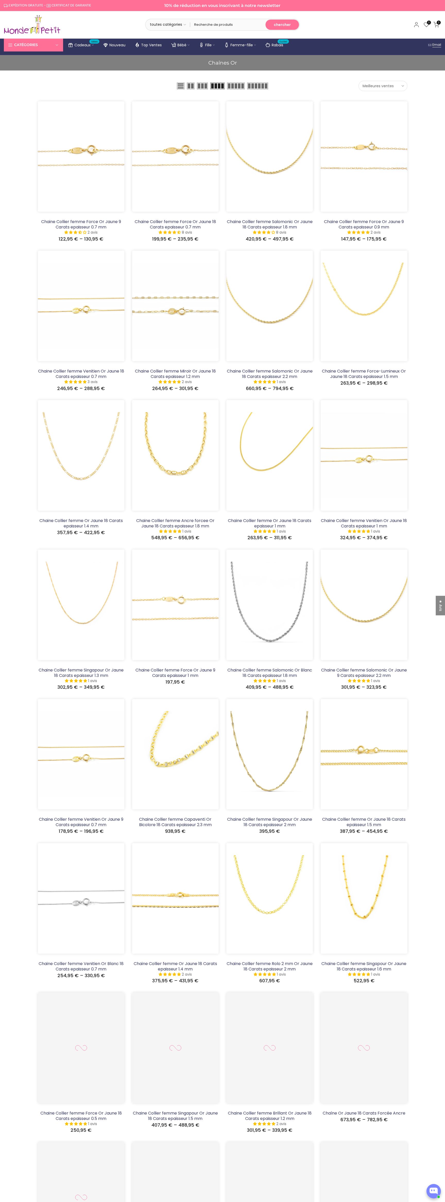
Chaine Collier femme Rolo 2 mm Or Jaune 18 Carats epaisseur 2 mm (270, 966)
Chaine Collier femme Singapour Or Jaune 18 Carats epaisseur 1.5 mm (175, 1115)
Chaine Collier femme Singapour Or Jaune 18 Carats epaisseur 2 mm (269, 822)
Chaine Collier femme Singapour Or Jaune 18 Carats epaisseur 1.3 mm (81, 672)
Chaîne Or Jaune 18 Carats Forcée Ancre (364, 1113)
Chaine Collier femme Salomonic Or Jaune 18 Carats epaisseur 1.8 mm (270, 224)
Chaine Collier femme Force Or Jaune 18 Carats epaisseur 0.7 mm (175, 224)
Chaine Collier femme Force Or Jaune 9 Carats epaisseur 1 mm (175, 672)
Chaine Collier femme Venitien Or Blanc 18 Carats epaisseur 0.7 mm (81, 966)
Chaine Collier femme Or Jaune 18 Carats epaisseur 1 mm (269, 523)
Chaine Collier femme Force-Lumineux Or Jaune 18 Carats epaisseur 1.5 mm (364, 373)
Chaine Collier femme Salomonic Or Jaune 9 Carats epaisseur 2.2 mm (364, 672)
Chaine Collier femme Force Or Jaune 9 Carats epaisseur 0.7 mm (81, 224)
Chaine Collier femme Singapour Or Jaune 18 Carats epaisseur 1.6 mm (363, 966)
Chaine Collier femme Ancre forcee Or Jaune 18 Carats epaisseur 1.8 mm (175, 523)
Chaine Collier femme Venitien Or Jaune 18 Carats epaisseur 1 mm (364, 523)
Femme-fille (241, 45)
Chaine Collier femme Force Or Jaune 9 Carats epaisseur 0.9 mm (364, 224)
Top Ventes (151, 45)
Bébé (181, 45)
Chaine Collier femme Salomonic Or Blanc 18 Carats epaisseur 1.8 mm (269, 672)
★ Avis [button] (440, 605)
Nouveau (117, 45)
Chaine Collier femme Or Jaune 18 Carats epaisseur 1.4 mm (81, 523)
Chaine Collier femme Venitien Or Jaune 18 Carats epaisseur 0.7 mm (81, 373)
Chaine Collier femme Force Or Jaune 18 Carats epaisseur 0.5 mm (81, 1115)
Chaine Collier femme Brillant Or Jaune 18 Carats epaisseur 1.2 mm (270, 1115)
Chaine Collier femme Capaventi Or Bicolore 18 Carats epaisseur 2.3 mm (175, 822)
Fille (208, 45)
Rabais (279, 44)
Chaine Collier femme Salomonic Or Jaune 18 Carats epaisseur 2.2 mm (270, 373)
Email (436, 44)
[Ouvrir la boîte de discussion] (433, 1191)
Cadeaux (86, 44)
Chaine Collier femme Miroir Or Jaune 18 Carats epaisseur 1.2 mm (175, 373)
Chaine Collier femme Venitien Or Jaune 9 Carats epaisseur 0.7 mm (81, 822)
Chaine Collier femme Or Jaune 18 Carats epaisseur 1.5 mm (364, 822)
